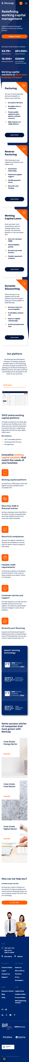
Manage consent (4, 1058)
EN (6, 1009)
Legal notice (19, 991)
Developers (19, 980)
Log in (4, 971)
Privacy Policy (20, 997)
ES (2, 1009)
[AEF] (21, 1038)
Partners (18, 974)
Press (17, 977)
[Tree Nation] (8, 1048)
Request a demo (14, 36)
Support (5, 977)
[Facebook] (15, 1015)
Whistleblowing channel (20, 1002)
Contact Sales (7, 967)
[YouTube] (11, 1015)
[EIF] (8, 1027)
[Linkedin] (3, 1015)
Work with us (19, 971)
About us (18, 967)
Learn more (14, 135)
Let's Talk (15, 902)
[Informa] (8, 1038)
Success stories (8, 991)
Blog (3, 994)
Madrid (19, 956)
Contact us (6, 974)
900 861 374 (9, 948)
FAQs (3, 997)
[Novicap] (8, 3)
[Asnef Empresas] (21, 1028)
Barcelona (8, 956)
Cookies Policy (20, 994)
